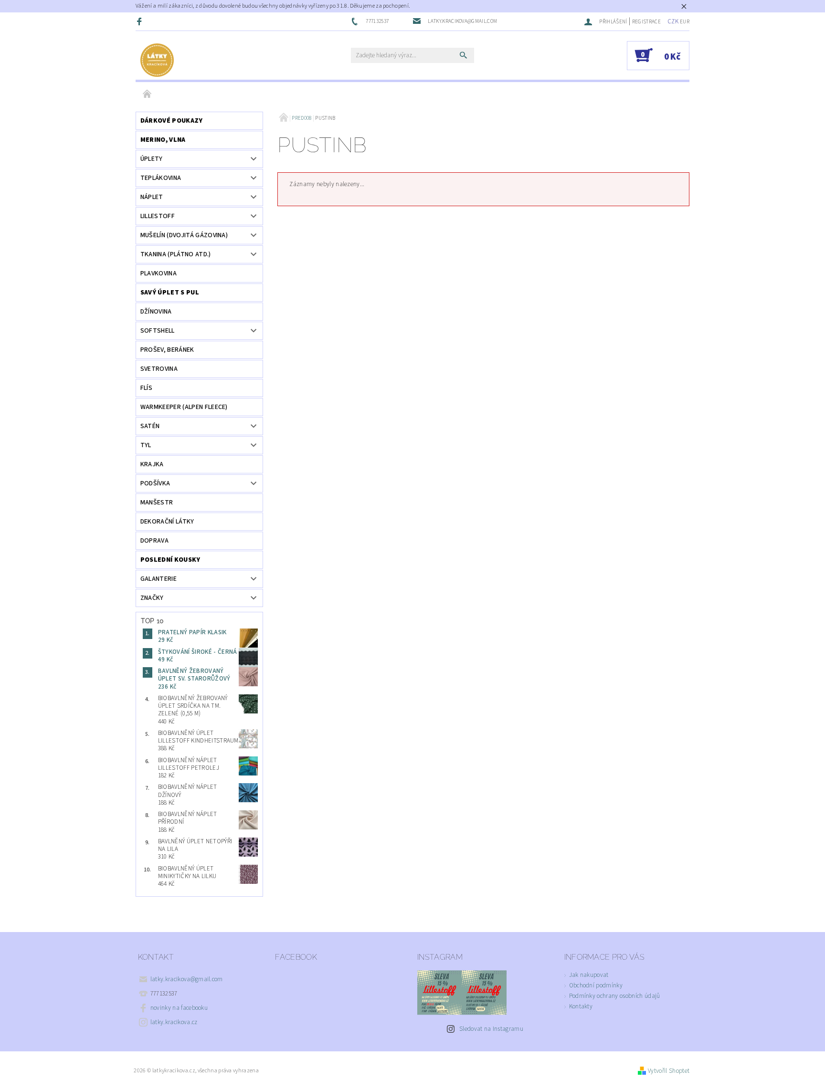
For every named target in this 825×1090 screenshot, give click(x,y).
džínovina (156, 311)
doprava (154, 540)
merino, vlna (163, 140)
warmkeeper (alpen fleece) (184, 407)
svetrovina (159, 369)
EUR (684, 21)
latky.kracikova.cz (174, 1022)
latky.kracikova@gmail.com (186, 979)
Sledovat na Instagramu (491, 1029)
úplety (151, 159)
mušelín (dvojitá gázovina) (184, 235)
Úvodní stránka (147, 94)
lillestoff (157, 216)
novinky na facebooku (179, 1008)
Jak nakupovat (589, 975)
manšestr (156, 502)
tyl (145, 445)
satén (150, 426)
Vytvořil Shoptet (668, 1071)
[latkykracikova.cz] (157, 60)
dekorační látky (167, 521)
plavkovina (158, 273)
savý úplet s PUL (169, 292)
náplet (151, 197)
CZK (672, 21)
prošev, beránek (167, 350)
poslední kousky (170, 560)
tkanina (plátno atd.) (175, 254)
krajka (152, 464)
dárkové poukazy (171, 121)
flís (146, 388)
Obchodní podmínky (596, 985)
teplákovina (160, 178)
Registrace (646, 21)
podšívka (155, 483)
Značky (152, 598)
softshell (157, 330)
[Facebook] (140, 21)
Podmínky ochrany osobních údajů (614, 996)
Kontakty (581, 1006)
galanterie (158, 579)
